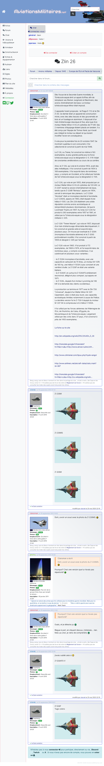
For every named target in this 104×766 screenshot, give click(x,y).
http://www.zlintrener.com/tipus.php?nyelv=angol (76, 355)
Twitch (36, 752)
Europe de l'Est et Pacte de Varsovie (84, 71)
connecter (54, 749)
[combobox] (85, 9)
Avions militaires (45, 71)
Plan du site (10, 83)
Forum (8, 30)
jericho (33, 555)
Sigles (7, 74)
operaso (32, 43)
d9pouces (33, 39)
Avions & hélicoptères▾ (8, 41)
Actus (7, 25)
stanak (33, 390)
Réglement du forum (74, 383)
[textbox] (84, 9)
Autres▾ (7, 64)
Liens (7, 69)
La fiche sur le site (62, 328)
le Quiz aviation (37, 506)
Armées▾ (9, 47)
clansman (34, 91)
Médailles (9, 88)
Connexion (9, 98)
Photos (7, 79)
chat (34, 28)
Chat (7, 35)
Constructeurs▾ (11, 52)
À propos (8, 93)
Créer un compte (79, 53)
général (32, 35)
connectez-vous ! (37, 31)
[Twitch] (8, 104)
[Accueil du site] (3, 11)
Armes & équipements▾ (9, 58)
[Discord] (4, 104)
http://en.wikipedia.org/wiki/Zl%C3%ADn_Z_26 (74, 336)
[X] (12, 104)
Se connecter (51, 53)
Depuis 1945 (60, 71)
